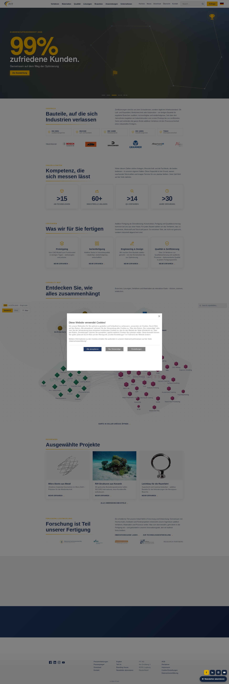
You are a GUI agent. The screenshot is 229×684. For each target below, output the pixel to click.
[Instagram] (218, 672)
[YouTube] (224, 672)
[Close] (159, 316)
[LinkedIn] (212, 672)
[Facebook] (206, 672)
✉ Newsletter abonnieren (213, 679)
